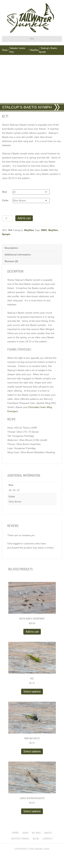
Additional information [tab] (18, 254)
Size (4, 191)
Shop (4, 50)
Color (5, 200)
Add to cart (24, 218)
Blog (36, 838)
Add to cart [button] (32, 631)
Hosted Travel (20, 838)
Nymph (6, 234)
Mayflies (34, 50)
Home (15, 832)
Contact (47, 838)
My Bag (36, 833)
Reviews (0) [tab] (11, 261)
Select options (32, 691)
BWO (44, 230)
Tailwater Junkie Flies (17, 50)
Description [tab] (11, 248)
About (48, 833)
